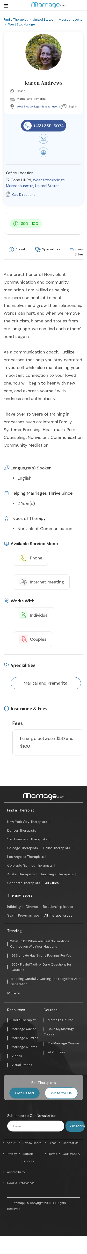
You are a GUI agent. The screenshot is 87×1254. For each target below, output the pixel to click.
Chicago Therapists (22, 848)
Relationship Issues (58, 906)
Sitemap (18, 1203)
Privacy (12, 1154)
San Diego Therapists (57, 874)
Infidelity (14, 906)
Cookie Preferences (21, 1183)
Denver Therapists (21, 830)
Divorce (32, 906)
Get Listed (24, 1093)
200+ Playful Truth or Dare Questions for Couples (41, 967)
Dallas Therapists (56, 848)
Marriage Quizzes (25, 1038)
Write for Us (61, 1093)
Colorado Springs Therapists (30, 865)
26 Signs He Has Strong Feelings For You (41, 955)
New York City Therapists (27, 822)
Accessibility (16, 1172)
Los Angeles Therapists (25, 856)
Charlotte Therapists (23, 883)
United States (47, 185)
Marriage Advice (24, 1029)
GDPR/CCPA (71, 1154)
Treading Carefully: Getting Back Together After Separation (46, 981)
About (20, 249)
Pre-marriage (28, 915)
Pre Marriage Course (63, 1043)
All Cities (52, 883)
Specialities (51, 249)
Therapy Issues (19, 895)
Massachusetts (50, 106)
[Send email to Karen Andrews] (43, 142)
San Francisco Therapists (27, 839)
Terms (53, 1154)
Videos (17, 1056)
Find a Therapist (20, 810)
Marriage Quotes (24, 1047)
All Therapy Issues (58, 915)
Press (53, 1143)
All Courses (56, 1052)
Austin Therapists (21, 874)
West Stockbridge (28, 106)
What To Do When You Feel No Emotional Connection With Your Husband (40, 944)
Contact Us (71, 1143)
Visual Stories (22, 1065)
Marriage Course (60, 1020)
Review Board (32, 1143)
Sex (10, 915)
